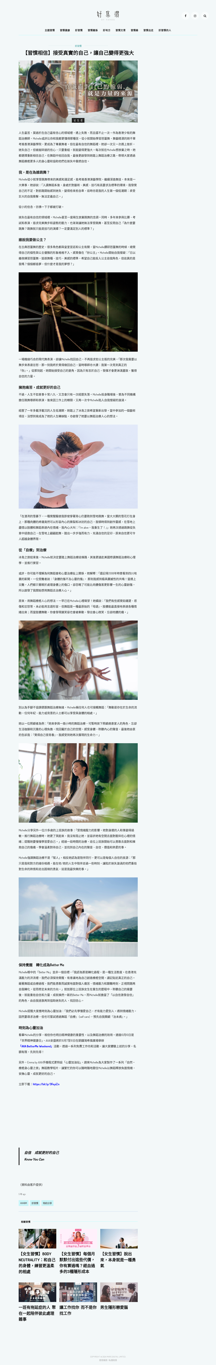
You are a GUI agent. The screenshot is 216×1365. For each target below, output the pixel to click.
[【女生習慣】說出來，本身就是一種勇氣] (119, 1238)
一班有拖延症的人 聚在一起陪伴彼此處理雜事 (37, 1313)
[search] (205, 16)
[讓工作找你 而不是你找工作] (78, 1291)
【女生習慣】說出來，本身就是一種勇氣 (118, 1259)
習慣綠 (134, 30)
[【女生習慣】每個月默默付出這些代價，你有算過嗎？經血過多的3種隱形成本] (78, 1238)
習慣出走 (148, 30)
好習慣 (79, 30)
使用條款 (103, 1360)
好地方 (107, 30)
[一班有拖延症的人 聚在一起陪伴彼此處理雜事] (37, 1291)
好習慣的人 (165, 30)
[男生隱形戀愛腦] (119, 1291)
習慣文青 (121, 30)
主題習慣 (50, 30)
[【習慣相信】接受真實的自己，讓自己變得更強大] (78, 91)
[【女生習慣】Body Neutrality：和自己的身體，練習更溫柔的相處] (37, 1238)
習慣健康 (65, 30)
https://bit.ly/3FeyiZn (46, 1084)
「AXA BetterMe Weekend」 (36, 1046)
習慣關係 (93, 30)
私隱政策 (113, 1360)
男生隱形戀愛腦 (114, 1307)
